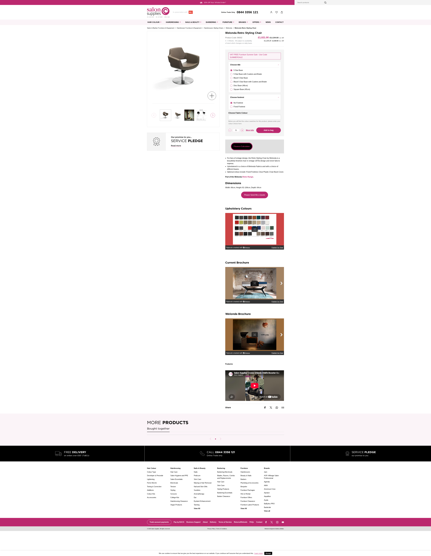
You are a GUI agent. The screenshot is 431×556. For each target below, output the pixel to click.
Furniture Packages (248, 490)
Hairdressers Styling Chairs (213, 28)
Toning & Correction (154, 486)
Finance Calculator (242, 146)
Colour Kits (151, 494)
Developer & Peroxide (155, 475)
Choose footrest (237, 97)
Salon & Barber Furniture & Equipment (160, 28)
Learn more (258, 553)
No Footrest (238, 103)
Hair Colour (153, 22)
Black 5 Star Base (241, 78)
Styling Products (223, 489)
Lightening (150, 479)
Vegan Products (176, 505)
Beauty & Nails (246, 475)
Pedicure (197, 475)
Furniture (227, 22)
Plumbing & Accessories (249, 483)
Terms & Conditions (221, 528)
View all (267, 511)
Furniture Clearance (248, 501)
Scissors (173, 494)
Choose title (235, 65)
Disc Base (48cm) (241, 85)
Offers (255, 22)
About (205, 522)
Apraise (267, 493)
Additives (150, 490)
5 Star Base (238, 70)
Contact (279, 22)
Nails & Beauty (192, 22)
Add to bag (268, 130)
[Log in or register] (271, 12)
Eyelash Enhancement (202, 501)
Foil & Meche (152, 483)
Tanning (196, 505)
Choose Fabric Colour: (238, 113)
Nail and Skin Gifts (200, 486)
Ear (195, 497)
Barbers (243, 479)
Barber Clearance (223, 496)
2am (265, 472)
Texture (173, 486)
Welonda (229, 28)
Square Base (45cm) (242, 89)
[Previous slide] (210, 438)
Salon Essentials (176, 479)
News (268, 22)
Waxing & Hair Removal (202, 483)
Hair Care (173, 472)
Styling (172, 490)
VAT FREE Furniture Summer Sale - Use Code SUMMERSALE (248, 56)
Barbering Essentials (224, 493)
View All (197, 508)
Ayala (266, 500)
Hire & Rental (245, 494)
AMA (266, 485)
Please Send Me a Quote (254, 195)
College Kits (174, 497)
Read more (176, 146)
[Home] (158, 12)
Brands (242, 22)
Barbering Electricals (224, 472)
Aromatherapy (199, 494)
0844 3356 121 (247, 12)
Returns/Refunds (240, 522)
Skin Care (197, 479)
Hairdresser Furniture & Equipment (189, 28)
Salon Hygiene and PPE (179, 475)
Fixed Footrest (239, 107)
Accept (268, 553)
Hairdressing (172, 22)
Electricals (174, 483)
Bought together (158, 428)
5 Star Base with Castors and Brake (248, 74)
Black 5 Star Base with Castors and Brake (250, 82)
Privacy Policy (211, 528)
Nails (196, 472)
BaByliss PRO (269, 504)
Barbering (211, 22)
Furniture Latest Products (250, 505)
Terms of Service (225, 522)
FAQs (252, 522)
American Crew (269, 489)
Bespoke (244, 486)
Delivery (213, 522)
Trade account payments (159, 522)
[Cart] (282, 12)
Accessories (151, 497)
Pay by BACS (179, 522)
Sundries (197, 490)
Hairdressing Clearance (179, 501)
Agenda (267, 482)
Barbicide (267, 507)
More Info (250, 130)
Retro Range (247, 177)
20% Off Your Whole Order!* (215, 2)
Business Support (193, 522)
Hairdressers (245, 472)
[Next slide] (213, 115)
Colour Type (151, 472)
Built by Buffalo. (280, 528)
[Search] (325, 2)
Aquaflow (267, 496)
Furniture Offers (246, 497)
